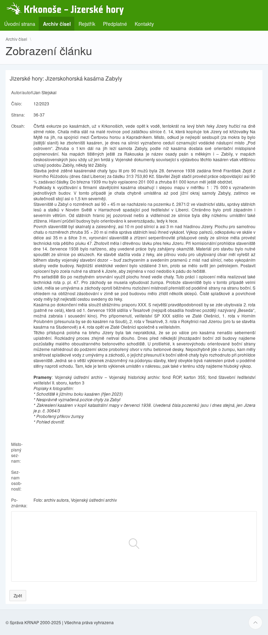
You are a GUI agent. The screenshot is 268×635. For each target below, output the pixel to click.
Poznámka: (19, 502)
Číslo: (16, 103)
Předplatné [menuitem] (115, 23)
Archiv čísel (16, 39)
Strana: (18, 115)
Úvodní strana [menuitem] (19, 23)
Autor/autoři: (22, 92)
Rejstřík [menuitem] (87, 23)
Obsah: (18, 126)
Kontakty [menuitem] (144, 23)
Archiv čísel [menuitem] (59, 23)
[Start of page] (255, 622)
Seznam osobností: (16, 480)
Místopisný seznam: (17, 452)
